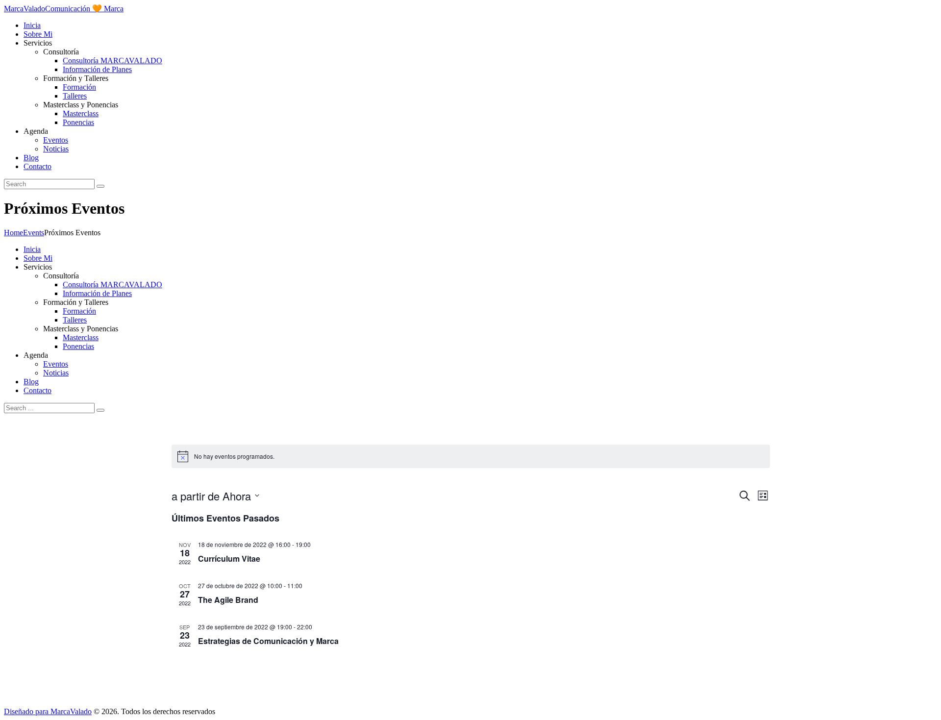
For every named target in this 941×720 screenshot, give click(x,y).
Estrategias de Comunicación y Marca (268, 640)
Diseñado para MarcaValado (48, 711)
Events (33, 232)
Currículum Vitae (229, 558)
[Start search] (100, 410)
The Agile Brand (228, 599)
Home (13, 232)
